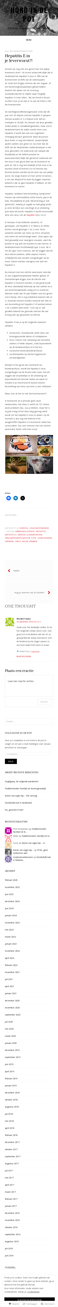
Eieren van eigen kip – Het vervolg (21, 795)
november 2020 (12, 1007)
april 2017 (9, 1184)
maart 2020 (10, 1036)
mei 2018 (9, 1121)
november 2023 (12, 922)
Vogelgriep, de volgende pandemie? (22, 781)
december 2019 (12, 1050)
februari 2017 (11, 1199)
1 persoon (35, 651)
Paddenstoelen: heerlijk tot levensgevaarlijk (25, 788)
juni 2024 (9, 908)
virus (18, 541)
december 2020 (12, 1000)
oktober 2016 (11, 1227)
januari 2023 (11, 943)
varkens (9, 541)
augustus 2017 (12, 1163)
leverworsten (34, 534)
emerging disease (25, 531)
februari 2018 (11, 1135)
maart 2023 (10, 936)
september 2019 (12, 1057)
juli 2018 (9, 1114)
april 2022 (9, 958)
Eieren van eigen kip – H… (34, 843)
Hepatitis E (11, 534)
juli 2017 (9, 1170)
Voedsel (23, 528)
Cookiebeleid (33, 1291)
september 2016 (12, 1234)
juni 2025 (9, 894)
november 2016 (12, 1220)
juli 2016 (9, 1248)
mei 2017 (9, 1177)
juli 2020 (9, 1021)
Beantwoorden (24, 656)
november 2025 (12, 887)
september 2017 (12, 1156)
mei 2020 (9, 1028)
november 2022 (12, 951)
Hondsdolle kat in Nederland (18, 802)
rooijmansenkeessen (21, 51)
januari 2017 (11, 1206)
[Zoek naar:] (29, 721)
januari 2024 (11, 915)
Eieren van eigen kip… (23, 850)
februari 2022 (11, 965)
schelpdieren (45, 538)
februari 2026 (11, 880)
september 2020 (12, 1014)
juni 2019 (9, 1064)
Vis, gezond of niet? (14, 809)
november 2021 (12, 972)
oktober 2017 (11, 1149)
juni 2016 (9, 1255)
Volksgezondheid (39, 528)
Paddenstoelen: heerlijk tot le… (36, 836)
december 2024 (12, 901)
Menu (29, 39)
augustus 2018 (12, 1106)
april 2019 (9, 1071)
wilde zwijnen (29, 541)
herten (21, 534)
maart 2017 (10, 1192)
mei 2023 (9, 929)
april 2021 (9, 986)
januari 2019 (11, 1085)
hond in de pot (29, 14)
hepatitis (31, 215)
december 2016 (12, 1213)
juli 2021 (9, 979)
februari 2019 (11, 1078)
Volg (11, 761)
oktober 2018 (11, 1099)
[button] (21, 445)
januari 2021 (11, 993)
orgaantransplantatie (17, 538)
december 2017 (12, 1142)
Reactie (44, 701)
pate (33, 538)
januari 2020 (11, 1043)
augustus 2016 (12, 1241)
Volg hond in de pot (18, 733)
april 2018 (9, 1128)
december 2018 (12, 1092)
